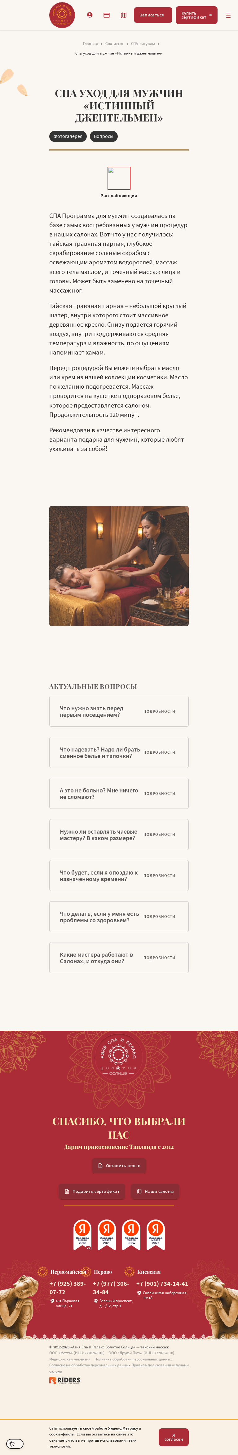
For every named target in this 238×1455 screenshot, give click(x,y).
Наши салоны (159, 1191)
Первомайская (68, 1272)
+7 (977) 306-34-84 (111, 1288)
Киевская (149, 1272)
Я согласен (174, 1437)
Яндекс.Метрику (123, 1428)
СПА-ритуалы (143, 43)
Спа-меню (114, 43)
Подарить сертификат (96, 1191)
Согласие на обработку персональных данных (89, 1365)
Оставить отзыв (123, 1165)
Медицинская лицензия (69, 1359)
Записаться (152, 15)
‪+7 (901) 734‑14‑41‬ (162, 1284)
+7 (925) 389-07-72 (68, 1288)
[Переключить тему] (15, 1444)
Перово (103, 1272)
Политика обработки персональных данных (133, 1359)
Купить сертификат (194, 15)
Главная (90, 43)
